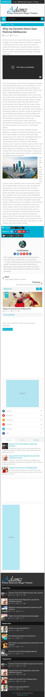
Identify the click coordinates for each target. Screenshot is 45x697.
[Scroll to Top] (42, 694)
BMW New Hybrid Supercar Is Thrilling (25, 2)
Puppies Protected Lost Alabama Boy (17, 309)
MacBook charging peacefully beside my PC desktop (25, 608)
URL (21, 236)
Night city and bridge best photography (24, 616)
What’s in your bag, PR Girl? (19, 628)
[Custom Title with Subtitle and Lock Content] (5, 446)
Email (7, 236)
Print (14, 236)
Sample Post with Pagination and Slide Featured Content (24, 457)
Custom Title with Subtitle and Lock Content (23, 445)
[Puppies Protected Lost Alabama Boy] (5, 469)
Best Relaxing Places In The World (22, 636)
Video (20, 228)
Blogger (26, 695)
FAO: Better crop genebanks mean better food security (26, 644)
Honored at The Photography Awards (23, 651)
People (13, 228)
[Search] (42, 18)
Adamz (14, 693)
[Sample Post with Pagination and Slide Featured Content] (5, 458)
